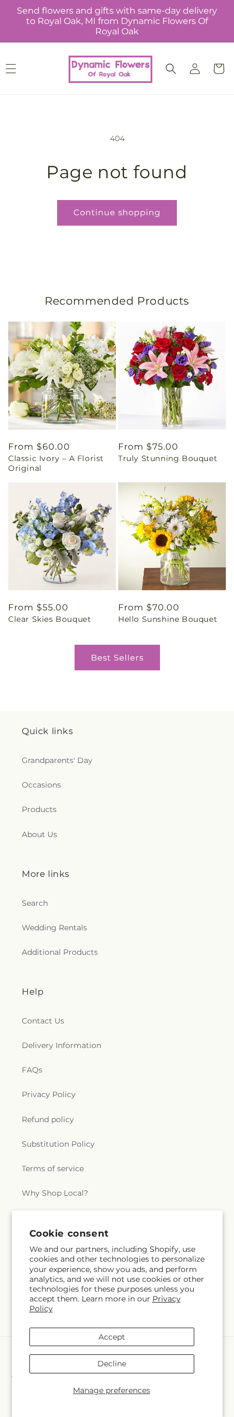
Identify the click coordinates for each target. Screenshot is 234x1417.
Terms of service (53, 1168)
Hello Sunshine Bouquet (167, 619)
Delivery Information (61, 1045)
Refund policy (48, 1119)
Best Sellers (117, 657)
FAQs (32, 1070)
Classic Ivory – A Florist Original (56, 463)
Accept (111, 1337)
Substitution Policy (58, 1144)
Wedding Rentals (54, 927)
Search (35, 903)
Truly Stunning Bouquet (167, 458)
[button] (171, 69)
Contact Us (43, 1021)
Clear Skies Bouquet (49, 619)
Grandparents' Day (57, 760)
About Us (39, 834)
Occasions (41, 785)
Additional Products (60, 952)
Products (39, 809)
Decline (111, 1363)
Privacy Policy (49, 1094)
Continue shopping (117, 212)
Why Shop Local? (55, 1193)
